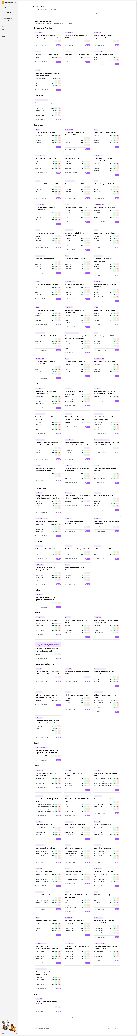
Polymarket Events (99, 14)
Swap (3, 29)
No (59, 41)
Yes (56, 41)
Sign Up (9, 12)
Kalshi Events (55, 14)
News (3, 39)
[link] (7, 2)
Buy (2, 26)
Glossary (4, 36)
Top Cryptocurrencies (7, 18)
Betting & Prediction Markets (8, 20)
